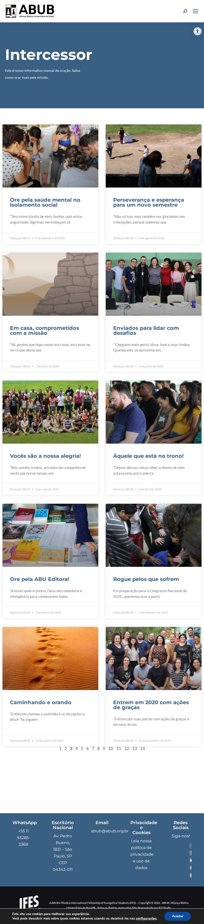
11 (118, 748)
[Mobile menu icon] (195, 11)
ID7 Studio (164, 907)
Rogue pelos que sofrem (146, 579)
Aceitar (177, 916)
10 (110, 748)
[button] (197, 31)
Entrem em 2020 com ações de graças (151, 704)
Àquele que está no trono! (148, 456)
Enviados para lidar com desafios (146, 330)
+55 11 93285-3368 (23, 838)
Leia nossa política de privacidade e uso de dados (141, 854)
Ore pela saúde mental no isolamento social (45, 202)
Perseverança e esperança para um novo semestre (148, 202)
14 (142, 748)
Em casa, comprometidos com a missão (44, 330)
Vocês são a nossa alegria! (45, 456)
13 (134, 748)
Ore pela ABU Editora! (39, 579)
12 (126, 748)
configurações (146, 918)
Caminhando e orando (40, 702)
